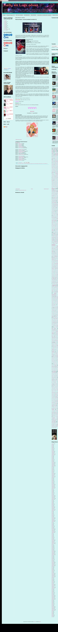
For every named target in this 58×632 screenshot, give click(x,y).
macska (56, 314)
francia (54, 238)
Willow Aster (56, 423)
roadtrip (55, 368)
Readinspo (20, 145)
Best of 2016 (55, 182)
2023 (52, 151)
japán (54, 265)
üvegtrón (53, 415)
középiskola (53, 295)
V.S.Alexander (56, 415)
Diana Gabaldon (53, 217)
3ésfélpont (5, 25)
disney (55, 218)
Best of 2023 (53, 184)
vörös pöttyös (45, 163)
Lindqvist (55, 309)
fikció (55, 234)
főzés (52, 238)
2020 (52, 150)
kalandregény (53, 277)
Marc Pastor (56, 319)
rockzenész (53, 370)
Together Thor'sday (54, 405)
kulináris (55, 299)
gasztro (56, 240)
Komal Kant (54, 292)
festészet (53, 234)
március (53, 448)
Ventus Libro (54, 419)
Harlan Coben (56, 248)
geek (52, 241)
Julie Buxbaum (8, 108)
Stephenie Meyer (53, 387)
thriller (56, 403)
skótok (52, 380)
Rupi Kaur (7, 104)
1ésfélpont (5, 21)
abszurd (53, 156)
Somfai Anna (55, 381)
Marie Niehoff (53, 321)
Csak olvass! (20, 152)
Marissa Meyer (40, 163)
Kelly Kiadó (56, 284)
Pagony (56, 347)
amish (54, 165)
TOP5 (52, 407)
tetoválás (53, 402)
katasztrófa (55, 280)
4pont (5, 26)
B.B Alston (57, 176)
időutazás (56, 256)
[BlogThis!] (26, 162)
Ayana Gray (53, 175)
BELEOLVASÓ (32, 111)
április (52, 447)
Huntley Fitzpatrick (54, 255)
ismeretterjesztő (56, 260)
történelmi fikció (54, 408)
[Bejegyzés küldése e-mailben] (24, 162)
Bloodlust (55, 189)
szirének (55, 396)
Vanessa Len (54, 416)
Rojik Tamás (56, 370)
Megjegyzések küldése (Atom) (22, 190)
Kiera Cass (55, 288)
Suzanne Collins (54, 391)
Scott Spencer (53, 378)
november (53, 463)
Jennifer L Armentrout (54, 268)
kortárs (57, 292)
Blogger (40, 621)
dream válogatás (54, 220)
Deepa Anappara (54, 214)
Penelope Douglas (54, 352)
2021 (18, 163)
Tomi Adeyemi (55, 406)
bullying (52, 195)
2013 (56, 148)
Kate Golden (53, 281)
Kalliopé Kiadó (54, 278)
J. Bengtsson (53, 261)
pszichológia (53, 357)
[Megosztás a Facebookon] (28, 162)
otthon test (7, 103)
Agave (52, 158)
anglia (56, 168)
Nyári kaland (7, 110)
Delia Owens (54, 215)
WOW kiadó (54, 424)
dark (54, 210)
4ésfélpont (20, 163)
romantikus (54, 371)
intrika (56, 259)
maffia (54, 315)
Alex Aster (54, 159)
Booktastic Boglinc (21, 157)
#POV (52, 147)
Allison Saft (56, 162)
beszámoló (56, 185)
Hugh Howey (56, 254)
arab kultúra (56, 171)
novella (52, 344)
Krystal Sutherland (56, 298)
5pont (56, 154)
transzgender (53, 410)
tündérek (53, 412)
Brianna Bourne (56, 192)
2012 (53, 148)
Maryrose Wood (56, 325)
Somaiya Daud (56, 380)
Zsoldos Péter (54, 427)
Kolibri (55, 291)
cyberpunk (25, 163)
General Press (56, 241)
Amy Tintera (55, 166)
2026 (52, 152)
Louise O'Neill (55, 312)
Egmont (52, 222)
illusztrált (53, 257)
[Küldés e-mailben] (25, 162)
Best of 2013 (53, 181)
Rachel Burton (53, 358)
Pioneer (52, 354)
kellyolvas (54, 285)
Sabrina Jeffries (8, 101)
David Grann (53, 212)
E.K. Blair (56, 221)
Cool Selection (55, 204)
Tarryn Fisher (53, 400)
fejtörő (57, 232)
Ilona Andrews (56, 257)
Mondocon (53, 335)
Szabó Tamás (53, 393)
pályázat (53, 348)
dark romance (53, 211)
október (53, 475)
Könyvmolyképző (37, 163)
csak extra (54, 207)
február (52, 449)
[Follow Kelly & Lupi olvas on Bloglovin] (6, 70)
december (53, 451)
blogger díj (53, 187)
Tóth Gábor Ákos (56, 407)
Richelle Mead (53, 366)
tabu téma (55, 399)
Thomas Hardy (56, 402)
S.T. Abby (7, 115)
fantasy (29, 163)
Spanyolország (55, 383)
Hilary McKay (56, 251)
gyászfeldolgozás (54, 245)
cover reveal (53, 206)
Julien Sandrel (55, 275)
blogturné (23, 163)
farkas (54, 232)
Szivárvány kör (53, 397)
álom (52, 163)
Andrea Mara (53, 168)
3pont (5, 24)
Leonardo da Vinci (54, 306)
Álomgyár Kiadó (56, 163)
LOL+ (53, 311)
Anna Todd (55, 169)
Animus (52, 169)
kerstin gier (53, 287)
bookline (52, 190)
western (52, 423)
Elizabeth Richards (54, 224)
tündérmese (56, 412)
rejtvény (52, 365)
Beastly (55, 178)
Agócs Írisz (56, 158)
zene (55, 426)
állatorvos (53, 162)
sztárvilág (57, 397)
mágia (52, 316)
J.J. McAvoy (56, 262)
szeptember (53, 487)
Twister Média (53, 413)
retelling (56, 365)
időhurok (52, 256)
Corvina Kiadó (54, 205)
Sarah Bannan (53, 375)
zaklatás (52, 426)
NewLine (56, 342)
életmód (56, 222)
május (52, 446)
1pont (5, 20)
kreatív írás (56, 295)
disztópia (28, 163)
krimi (54, 296)
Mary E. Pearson (56, 324)
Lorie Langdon (55, 311)
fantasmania (56, 231)
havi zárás (55, 249)
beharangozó (54, 179)
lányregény (53, 302)
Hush (57, 255)
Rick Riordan (53, 367)
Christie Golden (54, 201)
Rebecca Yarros (55, 364)
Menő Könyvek (54, 328)
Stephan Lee (53, 386)
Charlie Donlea (54, 199)
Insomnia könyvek (54, 258)
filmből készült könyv (55, 235)
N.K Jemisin (56, 338)
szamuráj (53, 394)
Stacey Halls (55, 384)
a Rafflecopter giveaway (18, 139)
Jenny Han (53, 270)
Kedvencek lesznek (55, 283)
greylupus (32, 163)
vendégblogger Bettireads (54, 418)
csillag (55, 209)
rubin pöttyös (53, 372)
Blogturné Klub (17, 142)
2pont (5, 22)
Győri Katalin (53, 246)
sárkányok (53, 377)
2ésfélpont (5, 23)
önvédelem (53, 347)
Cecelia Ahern (55, 198)
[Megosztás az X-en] (27, 162)
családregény (53, 208)
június (52, 445)
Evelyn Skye (56, 230)
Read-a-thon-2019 (54, 361)
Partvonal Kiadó (55, 350)
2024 (55, 151)
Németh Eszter (54, 341)
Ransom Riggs (53, 360)
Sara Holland (55, 374)
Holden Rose (56, 252)
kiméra (52, 289)
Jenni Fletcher (53, 267)
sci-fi (42, 163)
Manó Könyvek (56, 318)
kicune (52, 288)
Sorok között (20, 143)
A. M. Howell (55, 155)
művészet (53, 338)
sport (52, 384)
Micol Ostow (53, 331)
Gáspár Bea (53, 240)
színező (52, 396)
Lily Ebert (53, 308)
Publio (55, 357)
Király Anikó (55, 289)
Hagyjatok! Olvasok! (21, 149)
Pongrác (55, 355)
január (52, 450)
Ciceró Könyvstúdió (54, 202)
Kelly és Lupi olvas (21, 5)
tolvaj (52, 406)
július (52, 444)
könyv (33, 163)
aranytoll (56, 172)
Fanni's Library (21, 147)
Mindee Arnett (53, 332)
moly (54, 334)
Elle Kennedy (53, 225)
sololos (35, 621)
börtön (52, 192)
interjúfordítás (53, 259)
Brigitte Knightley (54, 193)
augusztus (53, 488)
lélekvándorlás (53, 305)
